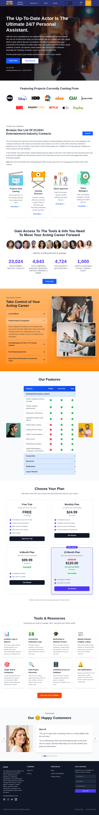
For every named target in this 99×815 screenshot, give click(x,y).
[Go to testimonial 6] (52, 764)
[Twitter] (12, 808)
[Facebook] (4, 808)
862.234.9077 (27, 70)
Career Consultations (57, 782)
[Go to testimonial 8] (55, 764)
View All (87, 133)
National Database (20, 3)
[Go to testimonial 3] (46, 764)
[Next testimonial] (95, 743)
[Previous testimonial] (4, 743)
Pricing (55, 3)
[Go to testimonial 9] (56, 764)
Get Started (72, 535)
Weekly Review (55, 785)
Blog (52, 779)
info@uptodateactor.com (13, 70)
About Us (30, 779)
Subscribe (85, 799)
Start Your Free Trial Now (49, 695)
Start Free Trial (27, 538)
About (46, 3)
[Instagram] (8, 808)
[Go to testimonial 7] (53, 764)
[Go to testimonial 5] (50, 764)
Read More (15, 206)
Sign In (81, 3)
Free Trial (13, 61)
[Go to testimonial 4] (49, 764)
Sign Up (88, 3)
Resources (33, 3)
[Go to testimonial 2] (43, 764)
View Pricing (30, 61)
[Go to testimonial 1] (42, 764)
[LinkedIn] (16, 808)
